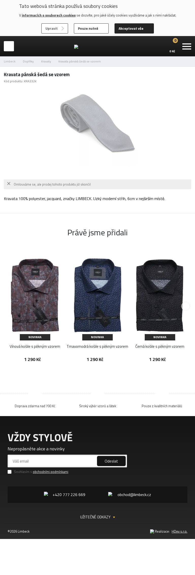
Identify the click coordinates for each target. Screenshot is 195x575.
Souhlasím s (41, 472)
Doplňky (28, 61)
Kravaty (46, 61)
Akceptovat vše (131, 28)
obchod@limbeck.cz (134, 494)
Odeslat (111, 461)
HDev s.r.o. (179, 531)
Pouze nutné (88, 28)
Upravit (51, 28)
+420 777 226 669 (69, 494)
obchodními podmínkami (50, 471)
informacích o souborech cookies (49, 15)
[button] (185, 306)
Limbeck (9, 61)
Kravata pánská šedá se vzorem (79, 61)
